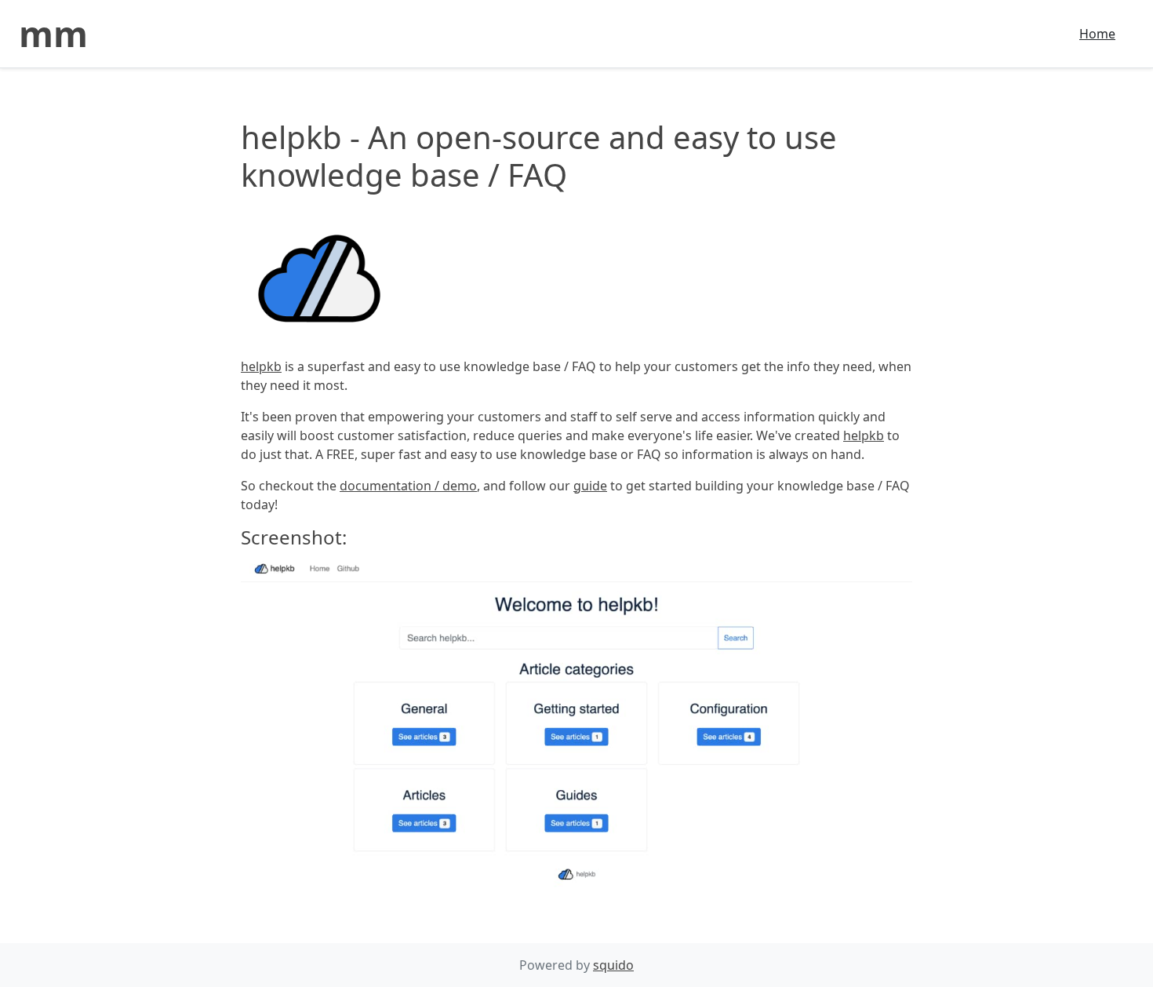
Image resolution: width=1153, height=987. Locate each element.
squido (613, 965)
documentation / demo (408, 485)
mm (53, 33)
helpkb (261, 366)
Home (1097, 33)
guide (590, 485)
